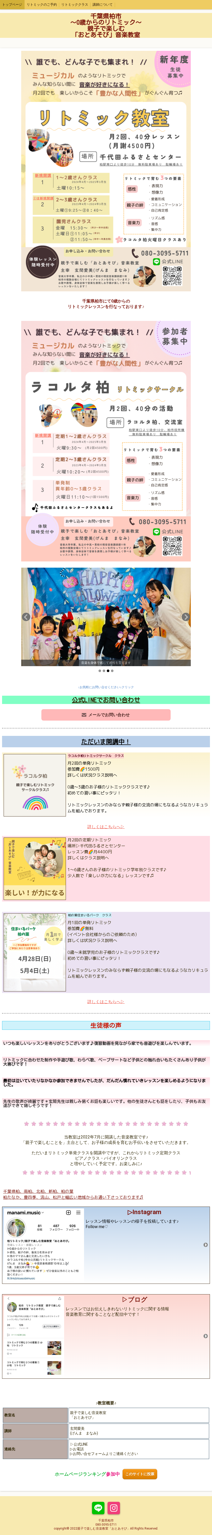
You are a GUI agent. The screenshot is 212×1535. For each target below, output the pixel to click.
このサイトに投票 (139, 1474)
